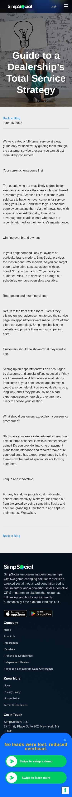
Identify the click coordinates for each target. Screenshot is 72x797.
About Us (9, 636)
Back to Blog (11, 118)
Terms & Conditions (15, 704)
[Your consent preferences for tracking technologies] (65, 790)
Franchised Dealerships (18, 655)
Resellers (9, 649)
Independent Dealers (16, 662)
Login (53, 6)
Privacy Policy (12, 691)
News (7, 685)
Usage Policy (12, 698)
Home (7, 629)
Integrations (11, 642)
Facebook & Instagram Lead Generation (28, 668)
